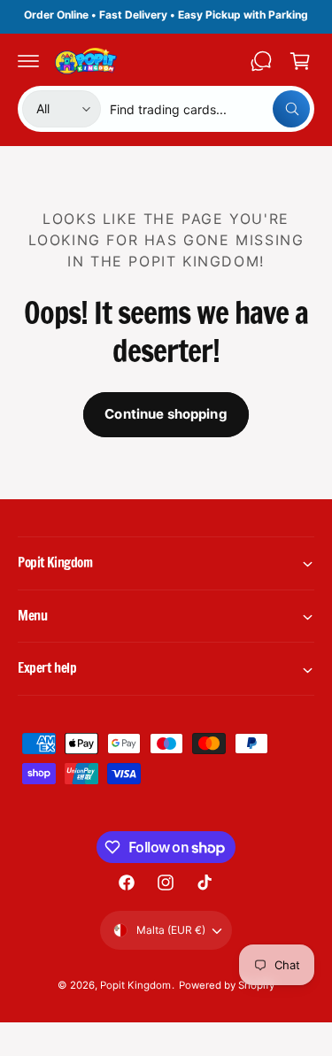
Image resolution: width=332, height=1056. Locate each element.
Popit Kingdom (135, 985)
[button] (28, 61)
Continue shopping (166, 413)
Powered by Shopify (226, 985)
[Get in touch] (261, 61)
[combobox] (209, 109)
